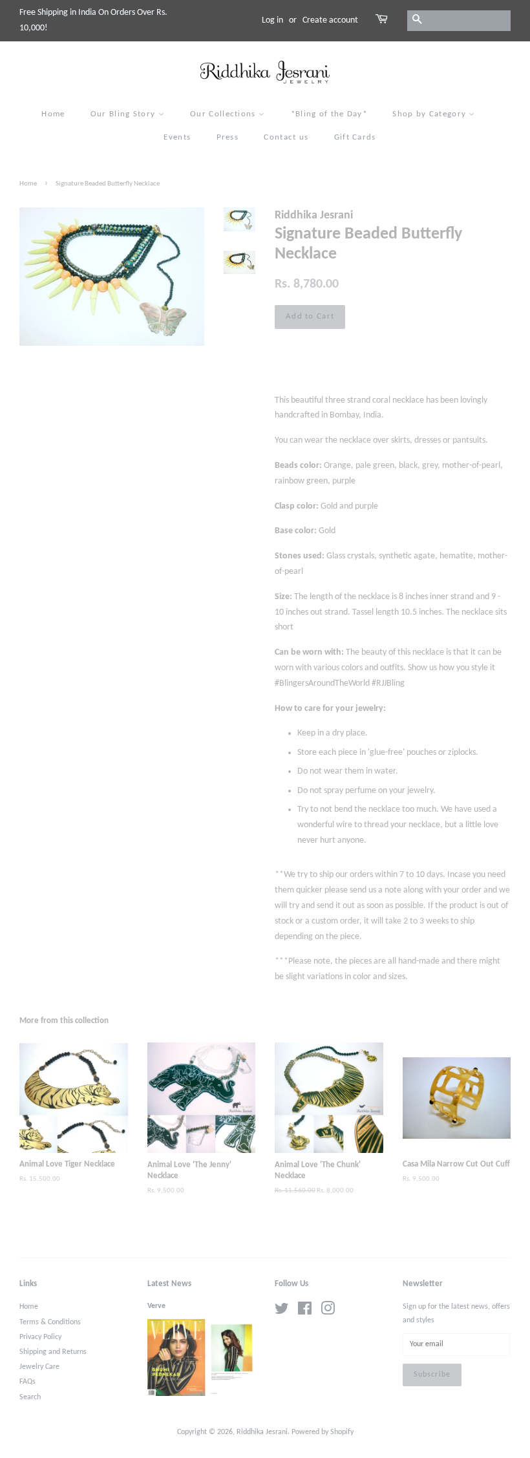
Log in (272, 20)
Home (53, 114)
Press (228, 137)
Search (30, 1397)
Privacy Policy (40, 1337)
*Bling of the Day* (329, 114)
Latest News (169, 1284)
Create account (330, 20)
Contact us (286, 137)
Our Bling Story (124, 114)
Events (177, 137)
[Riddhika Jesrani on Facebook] (304, 1312)
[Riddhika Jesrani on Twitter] (282, 1312)
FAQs (27, 1382)
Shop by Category (430, 114)
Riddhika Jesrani (262, 1432)
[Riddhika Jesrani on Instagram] (328, 1312)
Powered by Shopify (323, 1432)
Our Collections (224, 114)
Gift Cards (355, 137)
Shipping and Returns (53, 1352)
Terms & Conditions (50, 1322)
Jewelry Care (39, 1367)
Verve (156, 1306)
